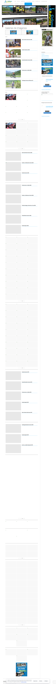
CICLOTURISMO (28, 1)
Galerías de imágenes (45, 55)
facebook (4, 681)
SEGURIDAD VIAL (37, 1)
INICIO (15, 1)
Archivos (42, 53)
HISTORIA (33, 1)
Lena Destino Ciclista (44, 1)
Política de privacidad (45, 56)
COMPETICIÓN (23, 1)
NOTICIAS (18, 1)
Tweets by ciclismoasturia (45, 89)
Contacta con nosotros (45, 116)
